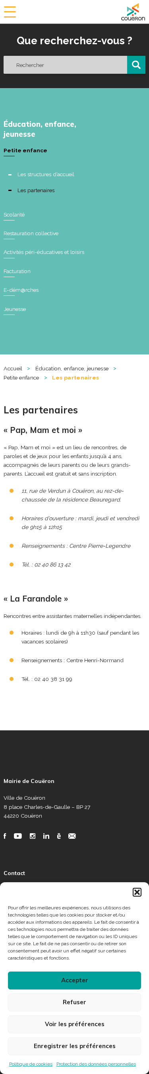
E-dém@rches (21, 290)
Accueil (13, 368)
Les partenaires (35, 190)
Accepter (74, 980)
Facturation (17, 271)
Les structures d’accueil (45, 174)
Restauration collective (31, 233)
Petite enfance (25, 150)
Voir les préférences (74, 1024)
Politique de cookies (30, 1064)
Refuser (74, 1002)
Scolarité (14, 214)
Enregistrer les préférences (75, 1046)
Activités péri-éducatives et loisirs (44, 252)
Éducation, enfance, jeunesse (40, 129)
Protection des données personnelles (96, 1064)
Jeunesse (15, 309)
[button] (137, 892)
